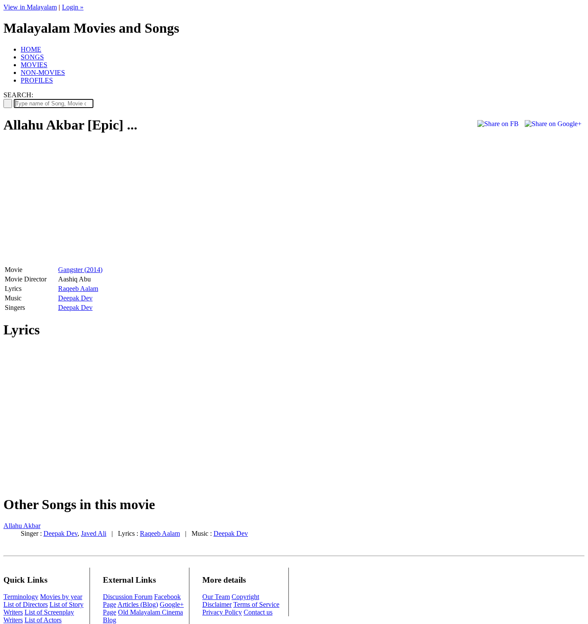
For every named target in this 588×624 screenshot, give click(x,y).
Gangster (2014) (80, 269)
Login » (73, 7)
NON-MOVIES (43, 72)
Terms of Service (256, 604)
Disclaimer (217, 604)
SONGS (32, 57)
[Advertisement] (75, 202)
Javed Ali (93, 533)
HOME (31, 49)
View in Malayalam (30, 7)
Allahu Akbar (21, 525)
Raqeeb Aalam (78, 288)
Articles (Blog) (138, 604)
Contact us (258, 612)
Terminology (20, 596)
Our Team (216, 596)
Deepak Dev (75, 298)
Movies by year (61, 596)
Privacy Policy (222, 612)
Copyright (245, 596)
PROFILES (37, 80)
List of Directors (25, 604)
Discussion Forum (127, 596)
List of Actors (43, 620)
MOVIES (34, 64)
